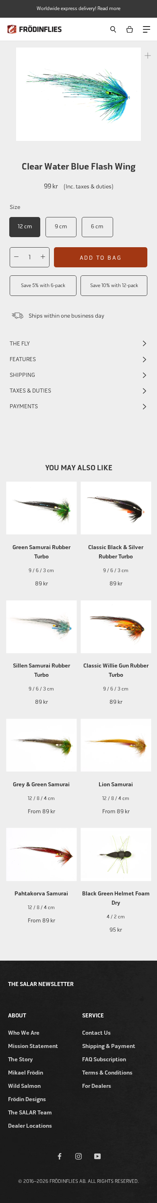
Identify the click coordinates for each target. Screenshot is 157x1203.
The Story (20, 1059)
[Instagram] (78, 1156)
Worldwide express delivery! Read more (78, 8)
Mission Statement (33, 1046)
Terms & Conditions (107, 1072)
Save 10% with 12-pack (114, 285)
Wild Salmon (24, 1086)
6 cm (97, 226)
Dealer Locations (30, 1125)
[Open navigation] (146, 28)
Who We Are (23, 1032)
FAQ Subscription (104, 1059)
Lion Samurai (116, 784)
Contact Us (96, 1032)
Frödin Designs (27, 1099)
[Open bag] (131, 29)
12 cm (25, 226)
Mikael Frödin (25, 1072)
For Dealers (96, 1086)
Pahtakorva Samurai (41, 893)
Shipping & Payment (108, 1046)
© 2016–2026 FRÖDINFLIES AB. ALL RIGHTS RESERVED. (78, 1181)
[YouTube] (97, 1156)
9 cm (61, 226)
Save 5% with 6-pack (43, 285)
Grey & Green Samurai (41, 784)
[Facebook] (59, 1156)
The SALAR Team (30, 1112)
